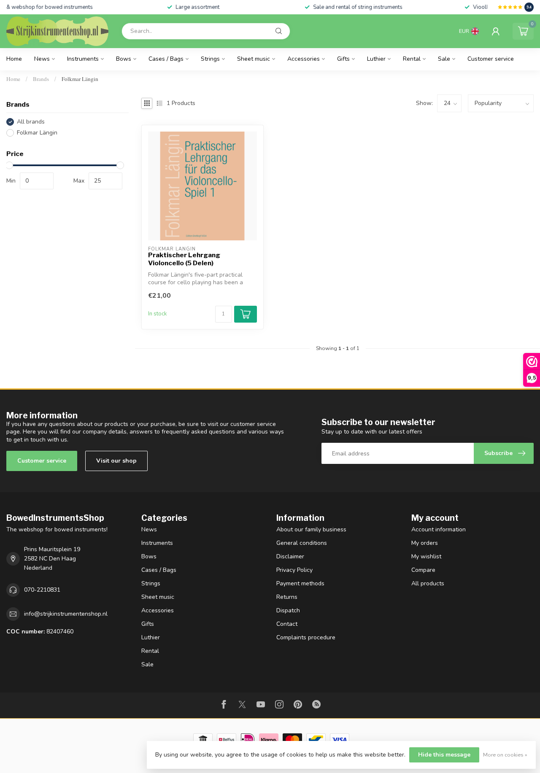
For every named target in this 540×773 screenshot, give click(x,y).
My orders (424, 543)
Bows (123, 59)
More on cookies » (505, 754)
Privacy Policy (294, 570)
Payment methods (300, 583)
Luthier (376, 59)
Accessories (303, 59)
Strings (210, 59)
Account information (438, 529)
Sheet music (253, 59)
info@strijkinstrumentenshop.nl (66, 614)
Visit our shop (116, 461)
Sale (444, 59)
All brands (31, 122)
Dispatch (288, 610)
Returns (286, 597)
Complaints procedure (305, 637)
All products (427, 583)
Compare (423, 570)
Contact (286, 624)
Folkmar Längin (80, 79)
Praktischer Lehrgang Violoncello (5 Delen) (184, 259)
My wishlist (426, 556)
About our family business (311, 529)
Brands (41, 79)
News (42, 59)
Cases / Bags (166, 59)
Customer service (490, 59)
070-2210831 (42, 590)
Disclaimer (290, 556)
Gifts (343, 59)
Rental (412, 59)
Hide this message (444, 755)
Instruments (83, 59)
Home (14, 59)
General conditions (301, 543)
